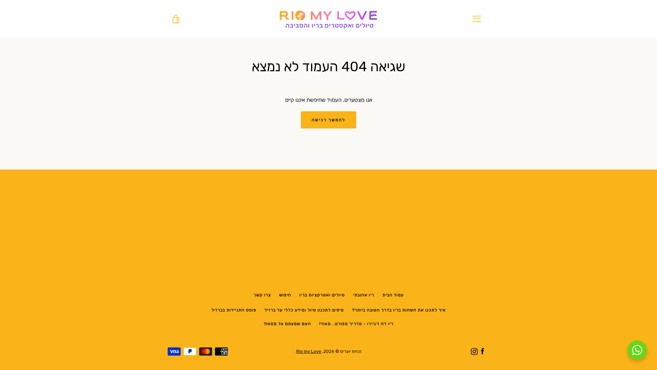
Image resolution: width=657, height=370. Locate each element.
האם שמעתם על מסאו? (287, 323)
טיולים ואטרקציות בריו (322, 295)
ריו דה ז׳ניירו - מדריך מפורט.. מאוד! (356, 323)
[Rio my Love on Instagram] (474, 351)
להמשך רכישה (328, 120)
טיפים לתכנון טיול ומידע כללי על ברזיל (304, 310)
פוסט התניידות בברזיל (233, 310)
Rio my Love (308, 351)
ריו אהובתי (363, 295)
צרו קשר (262, 295)
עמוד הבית (393, 295)
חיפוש (285, 295)
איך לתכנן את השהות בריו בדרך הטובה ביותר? (399, 310)
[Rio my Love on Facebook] (482, 351)
